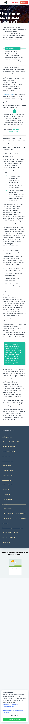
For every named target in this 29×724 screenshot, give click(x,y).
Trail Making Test (7, 499)
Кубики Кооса (6, 542)
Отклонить (14, 715)
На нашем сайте (8, 95)
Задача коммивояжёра (8, 451)
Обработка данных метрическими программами (13, 711)
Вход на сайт (15, 2)
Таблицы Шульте (7, 437)
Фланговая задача (7, 461)
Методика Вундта (7, 484)
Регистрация (23, 2)
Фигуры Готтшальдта (8, 537)
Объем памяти (6, 456)
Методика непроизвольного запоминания (14, 518)
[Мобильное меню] (2, 2)
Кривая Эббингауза (7, 475)
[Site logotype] (5, 2)
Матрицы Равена (7, 508)
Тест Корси (5, 489)
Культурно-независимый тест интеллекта (14, 504)
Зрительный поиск (7, 470)
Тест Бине (5, 523)
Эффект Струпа (6, 465)
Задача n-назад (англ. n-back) (10, 441)
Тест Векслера (6, 480)
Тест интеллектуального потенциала (12, 528)
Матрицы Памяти (8, 446)
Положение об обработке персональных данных (10, 705)
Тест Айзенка (6, 494)
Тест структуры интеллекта (10, 532)
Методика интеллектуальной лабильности (14, 513)
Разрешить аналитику (14, 719)
